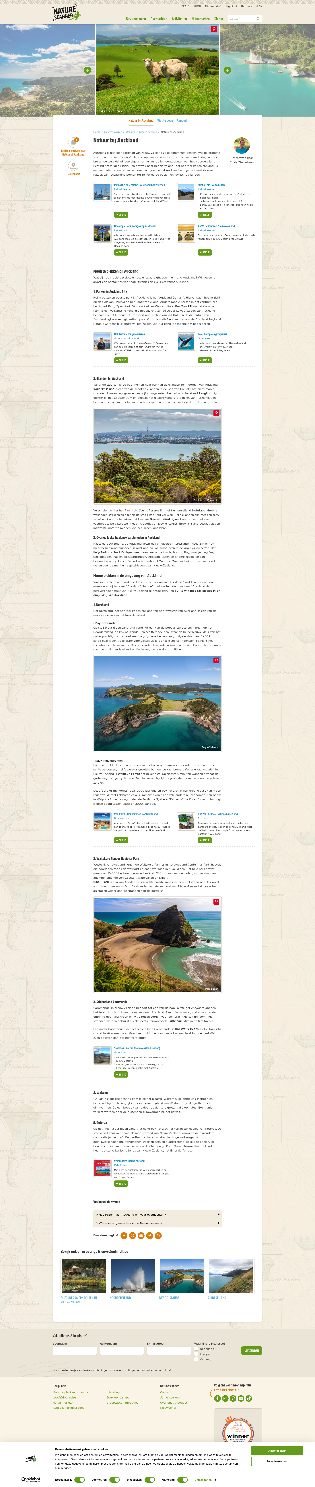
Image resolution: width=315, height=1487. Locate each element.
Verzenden (252, 1350)
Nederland (207, 1348)
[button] (87, 70)
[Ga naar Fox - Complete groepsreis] (186, 341)
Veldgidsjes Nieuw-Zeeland (129, 1161)
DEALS (185, 6)
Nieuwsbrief (213, 6)
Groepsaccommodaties (122, 1402)
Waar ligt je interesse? (209, 1343)
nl (256, 6)
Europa (205, 1354)
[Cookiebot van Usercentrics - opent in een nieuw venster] (31, 1480)
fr (261, 6)
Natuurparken (201, 18)
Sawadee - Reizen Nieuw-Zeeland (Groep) (137, 1048)
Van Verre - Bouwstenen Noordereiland (136, 814)
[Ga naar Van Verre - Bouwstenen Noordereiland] (102, 821)
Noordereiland (120, 1297)
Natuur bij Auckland (141, 120)
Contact (165, 1392)
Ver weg (205, 1359)
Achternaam (108, 1343)
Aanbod (182, 120)
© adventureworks (82, 111)
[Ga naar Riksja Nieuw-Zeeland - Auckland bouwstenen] (102, 192)
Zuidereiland (217, 1297)
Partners (246, 6)
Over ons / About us (174, 1402)
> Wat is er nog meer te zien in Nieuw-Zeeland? (129, 1223)
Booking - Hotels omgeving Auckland (134, 226)
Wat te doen (165, 120)
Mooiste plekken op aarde (70, 1392)
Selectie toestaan (277, 1461)
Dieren (218, 18)
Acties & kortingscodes (68, 1407)
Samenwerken (170, 1397)
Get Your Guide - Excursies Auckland (218, 814)
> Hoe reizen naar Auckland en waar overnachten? (131, 1214)
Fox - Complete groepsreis (212, 334)
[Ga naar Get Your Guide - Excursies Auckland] (186, 821)
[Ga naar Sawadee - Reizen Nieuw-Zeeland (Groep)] (102, 1055)
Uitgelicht (231, 6)
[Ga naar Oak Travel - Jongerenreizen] (102, 341)
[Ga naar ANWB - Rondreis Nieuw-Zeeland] (186, 233)
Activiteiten (179, 18)
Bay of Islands (169, 1297)
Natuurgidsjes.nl (63, 1402)
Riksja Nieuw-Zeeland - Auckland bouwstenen (139, 185)
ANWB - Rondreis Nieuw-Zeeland (216, 226)
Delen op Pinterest (214, 29)
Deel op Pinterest (216, 413)
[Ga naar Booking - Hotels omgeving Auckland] (102, 233)
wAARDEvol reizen (65, 1397)
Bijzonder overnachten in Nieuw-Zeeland (79, 1299)
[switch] (114, 1480)
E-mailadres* (155, 1343)
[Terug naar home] (66, 12)
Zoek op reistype (117, 1397)
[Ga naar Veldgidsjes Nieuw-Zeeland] (102, 1168)
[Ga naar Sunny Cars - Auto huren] (186, 192)
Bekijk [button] (122, 215)
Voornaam (60, 1343)
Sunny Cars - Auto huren (211, 185)
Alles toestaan (277, 1450)
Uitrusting (113, 1392)
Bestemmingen (136, 18)
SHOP (197, 6)
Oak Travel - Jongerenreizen (129, 334)
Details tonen (203, 1479)
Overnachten (159, 18)
